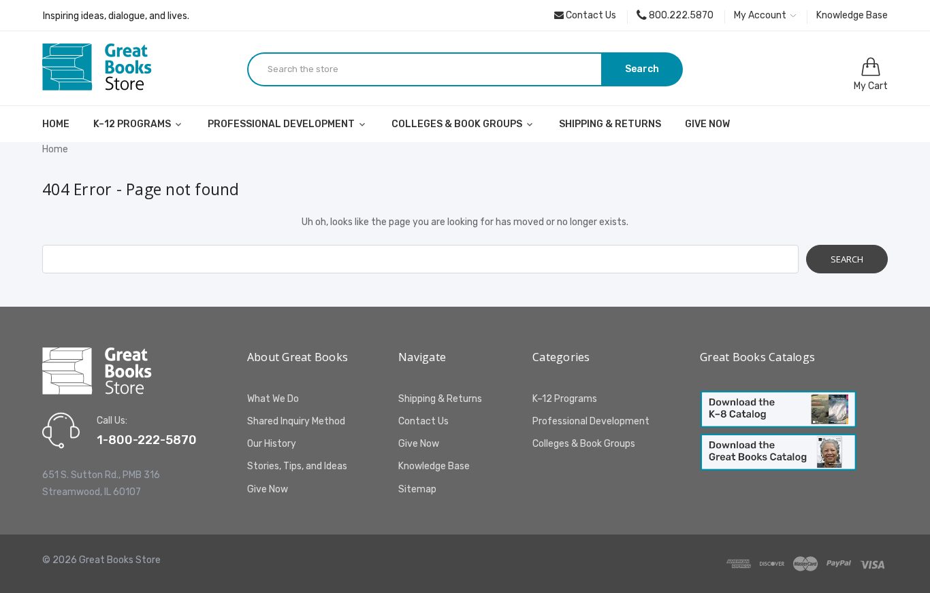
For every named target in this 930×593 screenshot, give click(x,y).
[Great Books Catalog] (778, 452)
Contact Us (590, 15)
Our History (271, 444)
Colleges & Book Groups (457, 124)
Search (642, 69)
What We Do (273, 399)
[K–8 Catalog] (778, 409)
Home (55, 124)
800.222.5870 (680, 15)
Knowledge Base (852, 15)
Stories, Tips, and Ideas (297, 466)
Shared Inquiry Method (296, 421)
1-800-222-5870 (147, 440)
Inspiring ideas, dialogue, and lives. (116, 16)
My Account (761, 15)
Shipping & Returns (610, 124)
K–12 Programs (133, 124)
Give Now (707, 124)
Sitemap (417, 489)
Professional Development (282, 124)
